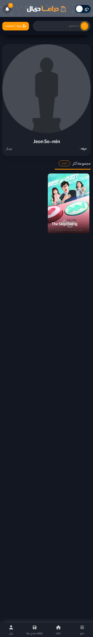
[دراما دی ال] (46, 9)
